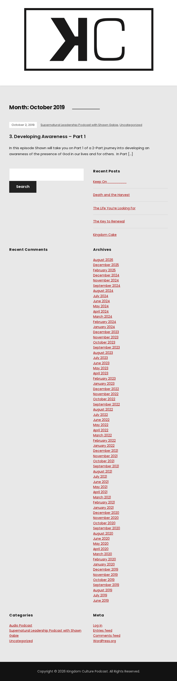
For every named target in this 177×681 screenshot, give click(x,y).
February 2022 (104, 440)
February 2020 (104, 559)
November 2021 (105, 456)
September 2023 (106, 347)
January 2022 (104, 445)
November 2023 (105, 337)
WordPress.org (104, 641)
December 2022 (106, 389)
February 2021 (104, 502)
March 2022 (102, 435)
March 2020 (102, 554)
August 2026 (103, 260)
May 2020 (101, 543)
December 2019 (105, 569)
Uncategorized (131, 125)
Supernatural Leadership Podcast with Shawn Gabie (79, 125)
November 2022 (105, 394)
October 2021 (103, 461)
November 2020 (106, 517)
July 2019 (100, 595)
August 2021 (102, 471)
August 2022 (103, 409)
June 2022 (101, 419)
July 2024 (100, 296)
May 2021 (100, 487)
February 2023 (104, 378)
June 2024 (101, 301)
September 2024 (106, 285)
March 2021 (102, 497)
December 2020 (106, 512)
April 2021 (100, 492)
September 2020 (106, 528)
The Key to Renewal (109, 221)
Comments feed (106, 635)
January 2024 (104, 327)
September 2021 (106, 466)
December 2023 (106, 332)
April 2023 (100, 373)
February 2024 (104, 322)
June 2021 (101, 482)
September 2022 (106, 404)
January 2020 (104, 564)
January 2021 (103, 507)
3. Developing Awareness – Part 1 (47, 136)
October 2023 (104, 342)
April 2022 (100, 430)
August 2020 (103, 533)
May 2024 (101, 306)
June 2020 (101, 538)
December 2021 (105, 450)
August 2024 (103, 290)
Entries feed (102, 630)
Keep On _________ (110, 181)
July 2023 (100, 357)
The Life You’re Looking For (114, 208)
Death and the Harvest (111, 194)
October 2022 (104, 399)
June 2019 (101, 600)
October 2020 (104, 523)
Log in (97, 625)
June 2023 (101, 363)
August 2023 (103, 352)
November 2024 (106, 280)
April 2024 (101, 311)
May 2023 (100, 368)
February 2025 (104, 270)
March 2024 (102, 316)
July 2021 (100, 476)
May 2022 (100, 425)
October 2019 (104, 579)
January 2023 (104, 383)
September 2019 (106, 585)
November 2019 (105, 574)
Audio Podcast (20, 625)
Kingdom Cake (105, 234)
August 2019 (102, 590)
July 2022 (100, 414)
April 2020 (101, 549)
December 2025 (106, 265)
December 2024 (106, 275)
